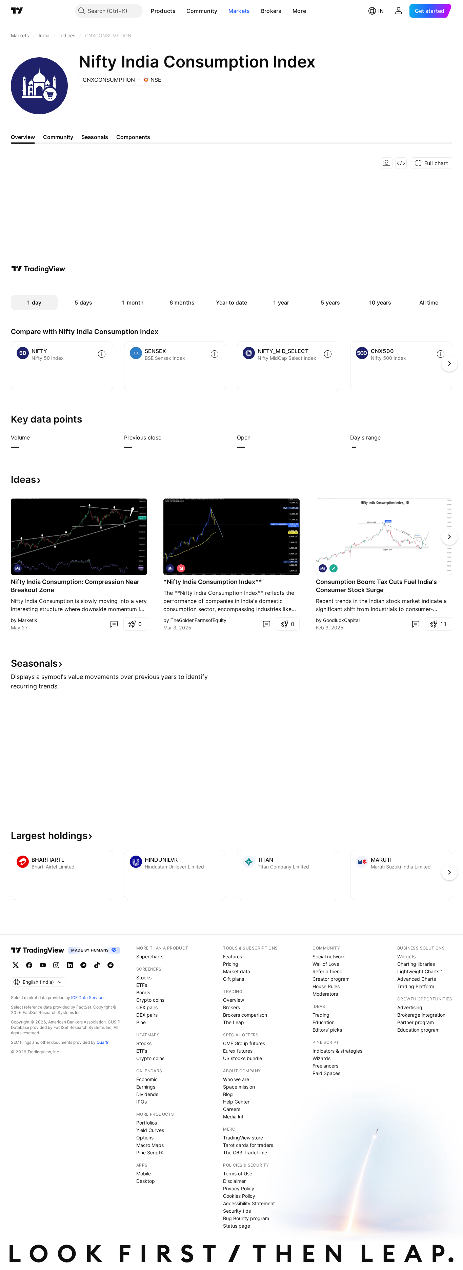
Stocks (144, 977)
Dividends (147, 1094)
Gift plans (233, 979)
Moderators (325, 994)
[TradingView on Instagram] (56, 965)
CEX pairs (147, 1007)
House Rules (326, 986)
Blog (228, 1094)
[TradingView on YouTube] (42, 965)
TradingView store (243, 1137)
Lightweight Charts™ (419, 971)
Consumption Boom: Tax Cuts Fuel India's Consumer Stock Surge (376, 585)
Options (145, 1137)
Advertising (409, 1007)
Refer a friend (328, 971)
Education (324, 1022)
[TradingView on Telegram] (83, 965)
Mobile (143, 1173)
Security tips (237, 1211)
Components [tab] (133, 137)
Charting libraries (416, 964)
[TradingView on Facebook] (29, 965)
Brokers (271, 10)
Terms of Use (237, 1173)
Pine (141, 1022)
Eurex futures (238, 1051)
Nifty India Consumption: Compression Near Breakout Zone (75, 585)
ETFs (141, 985)
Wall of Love (326, 964)
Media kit (233, 1116)
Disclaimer (234, 1181)
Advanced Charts (416, 979)
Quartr (102, 1042)
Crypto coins (150, 1000)
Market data (236, 971)
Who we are (236, 1079)
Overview (233, 1000)
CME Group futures (244, 1043)
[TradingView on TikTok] (97, 965)
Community (202, 10)
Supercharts (149, 956)
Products (163, 10)
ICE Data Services (88, 997)
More (299, 10)
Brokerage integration (421, 1015)
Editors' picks (327, 1030)
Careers (231, 1109)
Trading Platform (415, 986)
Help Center (236, 1102)
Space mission (239, 1087)
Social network (329, 956)
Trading (321, 1015)
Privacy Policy (238, 1188)
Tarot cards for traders (248, 1145)
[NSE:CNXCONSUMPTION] (18, 568)
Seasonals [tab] (94, 137)
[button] (181, 11)
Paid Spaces (326, 1073)
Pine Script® (149, 1152)
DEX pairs (147, 1015)
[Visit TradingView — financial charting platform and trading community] (38, 269)
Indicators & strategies (337, 1051)
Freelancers (325, 1066)
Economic (147, 1079)
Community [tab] (58, 137)
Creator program (331, 979)
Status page (236, 1226)
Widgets (406, 956)
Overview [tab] (23, 137)
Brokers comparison (245, 1015)
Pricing (230, 964)
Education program (418, 1030)
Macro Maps (150, 1145)
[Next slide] (449, 537)
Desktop (145, 1181)
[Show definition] (34, 437)
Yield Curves (150, 1130)
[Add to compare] (101, 354)
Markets (239, 10)
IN (381, 10)
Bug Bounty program (246, 1218)
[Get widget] (401, 163)
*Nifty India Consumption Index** (212, 581)
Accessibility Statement (249, 1203)
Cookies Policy (239, 1196)
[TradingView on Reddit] (110, 965)
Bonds (143, 992)
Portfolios (146, 1123)
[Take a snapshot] (386, 163)
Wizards (321, 1058)
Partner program (415, 1022)
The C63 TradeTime (245, 1152)
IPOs (141, 1102)
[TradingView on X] (15, 965)
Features (232, 956)
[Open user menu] (398, 11)
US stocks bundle (242, 1058)
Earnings (145, 1087)
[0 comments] (114, 624)
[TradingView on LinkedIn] (70, 965)
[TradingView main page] (17, 11)
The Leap (233, 1022)
